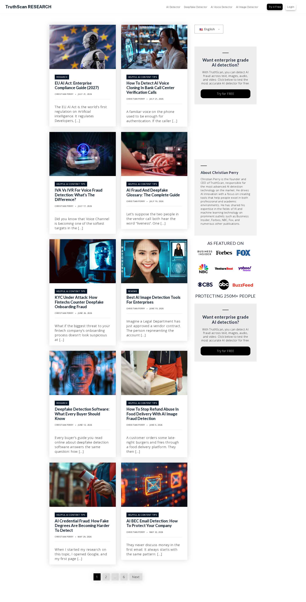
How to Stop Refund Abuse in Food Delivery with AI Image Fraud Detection (152, 414)
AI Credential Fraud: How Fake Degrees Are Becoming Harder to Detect (82, 526)
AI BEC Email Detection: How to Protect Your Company (152, 523)
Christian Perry (64, 94)
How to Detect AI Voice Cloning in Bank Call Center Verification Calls (150, 88)
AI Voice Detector (222, 7)
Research (61, 77)
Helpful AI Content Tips (142, 77)
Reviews (132, 291)
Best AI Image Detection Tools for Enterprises (153, 299)
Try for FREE (225, 94)
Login (290, 6)
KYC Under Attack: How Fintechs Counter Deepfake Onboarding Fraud (79, 302)
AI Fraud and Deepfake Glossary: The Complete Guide (153, 192)
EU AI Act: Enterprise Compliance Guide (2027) (77, 85)
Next (136, 577)
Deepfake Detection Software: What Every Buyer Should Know (82, 414)
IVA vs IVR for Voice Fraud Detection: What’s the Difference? (78, 195)
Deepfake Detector (195, 7)
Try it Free (275, 6)
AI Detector (173, 7)
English (209, 29)
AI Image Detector (247, 7)
